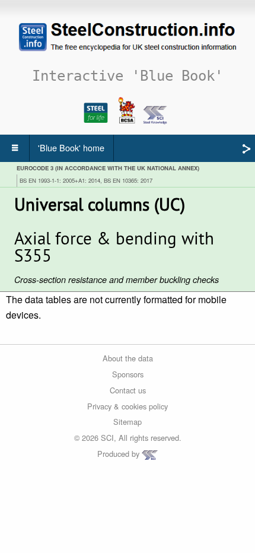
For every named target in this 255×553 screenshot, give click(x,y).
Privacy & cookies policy (127, 406)
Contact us (128, 390)
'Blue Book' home (71, 147)
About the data (128, 358)
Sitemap (127, 421)
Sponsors (128, 374)
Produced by (119, 453)
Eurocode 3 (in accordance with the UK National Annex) (108, 168)
